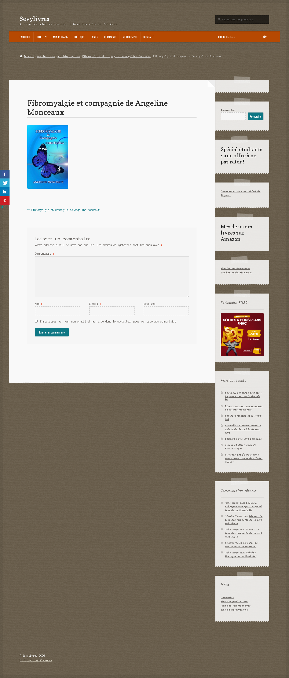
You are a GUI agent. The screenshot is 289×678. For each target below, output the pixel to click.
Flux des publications (234, 602)
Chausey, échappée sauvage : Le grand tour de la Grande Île (243, 396)
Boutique (79, 37)
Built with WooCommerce (36, 660)
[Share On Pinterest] (5, 200)
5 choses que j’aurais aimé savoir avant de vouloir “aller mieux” (244, 458)
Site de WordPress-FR (234, 610)
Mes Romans (60, 37)
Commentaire (44, 253)
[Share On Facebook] (5, 174)
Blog (39, 37)
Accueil (29, 56)
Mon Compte (130, 37)
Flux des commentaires (235, 606)
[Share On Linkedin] (5, 191)
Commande (110, 37)
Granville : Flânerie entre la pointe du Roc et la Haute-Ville (243, 429)
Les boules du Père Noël (236, 273)
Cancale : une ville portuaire (243, 439)
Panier (94, 37)
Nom (38, 303)
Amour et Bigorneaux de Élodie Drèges (240, 447)
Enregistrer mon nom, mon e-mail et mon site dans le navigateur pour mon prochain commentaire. (109, 321)
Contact (148, 37)
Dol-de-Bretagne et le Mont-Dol (243, 417)
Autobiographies (69, 56)
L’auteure (25, 37)
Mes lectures (46, 56)
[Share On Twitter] (5, 182)
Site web (150, 303)
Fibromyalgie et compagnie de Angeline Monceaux (117, 56)
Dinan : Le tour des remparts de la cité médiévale (244, 408)
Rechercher (228, 110)
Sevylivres (34, 18)
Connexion (227, 598)
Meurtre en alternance (235, 268)
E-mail (95, 303)
